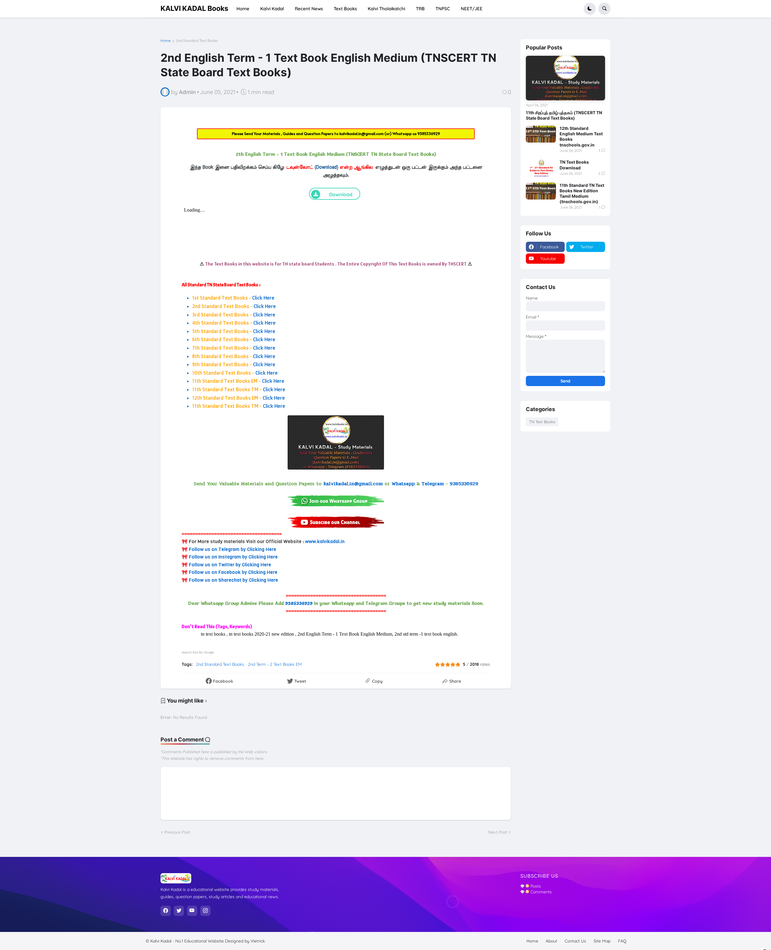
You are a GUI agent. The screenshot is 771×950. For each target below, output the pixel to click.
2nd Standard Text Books (197, 40)
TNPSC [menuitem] (442, 8)
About (551, 941)
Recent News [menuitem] (309, 8)
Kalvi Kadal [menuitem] (272, 8)
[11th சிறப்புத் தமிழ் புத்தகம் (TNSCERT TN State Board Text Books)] (565, 78)
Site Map (602, 941)
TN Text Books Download (574, 164)
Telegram (433, 483)
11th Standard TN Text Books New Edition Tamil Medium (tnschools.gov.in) (582, 193)
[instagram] (205, 911)
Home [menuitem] (242, 8)
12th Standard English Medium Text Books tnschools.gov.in (581, 136)
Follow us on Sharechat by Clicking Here (233, 580)
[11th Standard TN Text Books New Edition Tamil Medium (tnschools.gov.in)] (541, 191)
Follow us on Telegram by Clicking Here (232, 549)
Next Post (497, 832)
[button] (590, 9)
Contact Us (575, 941)
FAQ (622, 941)
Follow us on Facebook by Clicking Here (233, 572)
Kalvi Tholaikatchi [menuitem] (386, 8)
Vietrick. (258, 941)
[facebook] (166, 911)
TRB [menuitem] (420, 8)
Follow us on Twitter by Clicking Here (230, 565)
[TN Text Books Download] (541, 167)
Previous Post (177, 832)
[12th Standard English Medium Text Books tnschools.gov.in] (541, 134)
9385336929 (428, 133)
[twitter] (179, 911)
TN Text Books (542, 421)
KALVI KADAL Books (194, 8)
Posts (535, 886)
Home (166, 40)
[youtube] (192, 911)
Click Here (263, 298)
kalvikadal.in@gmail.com (362, 133)
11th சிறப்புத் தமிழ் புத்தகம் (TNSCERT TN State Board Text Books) (564, 115)
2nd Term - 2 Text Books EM (275, 664)
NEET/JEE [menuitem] (471, 8)
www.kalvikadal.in (325, 541)
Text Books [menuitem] (345, 8)
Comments (540, 892)
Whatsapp (403, 483)
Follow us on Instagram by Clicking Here (233, 557)
